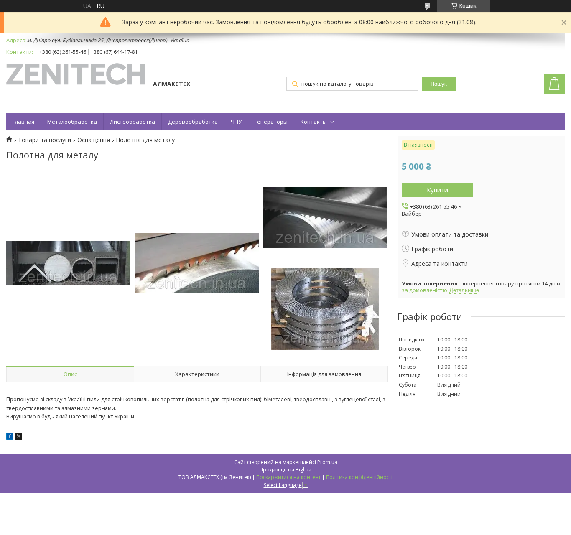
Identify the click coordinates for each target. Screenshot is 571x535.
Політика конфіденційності (359, 477)
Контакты (314, 121)
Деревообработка (193, 121)
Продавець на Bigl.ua (285, 469)
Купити (437, 190)
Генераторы (271, 121)
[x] (18, 437)
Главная (23, 121)
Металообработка (72, 121)
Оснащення (93, 140)
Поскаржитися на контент (288, 477)
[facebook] (9, 437)
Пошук (439, 84)
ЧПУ (236, 121)
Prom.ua (327, 462)
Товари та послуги (44, 140)
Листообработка (132, 121)
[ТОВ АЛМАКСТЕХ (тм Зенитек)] (75, 75)
